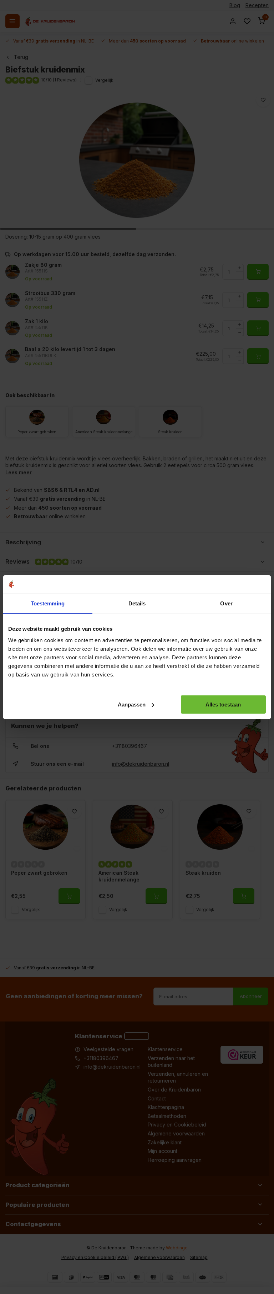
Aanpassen (132, 704)
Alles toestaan (223, 704)
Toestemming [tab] (48, 603)
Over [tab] (226, 603)
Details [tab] (137, 603)
